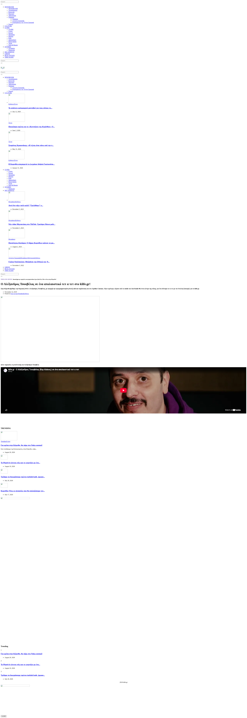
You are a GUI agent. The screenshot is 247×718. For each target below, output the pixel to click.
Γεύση (10, 31)
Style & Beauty (13, 45)
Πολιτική (11, 14)
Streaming (11, 34)
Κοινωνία (11, 12)
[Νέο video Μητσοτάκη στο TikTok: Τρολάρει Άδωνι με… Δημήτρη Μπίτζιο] (16, 219)
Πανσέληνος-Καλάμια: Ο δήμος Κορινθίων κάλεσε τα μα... (31, 243)
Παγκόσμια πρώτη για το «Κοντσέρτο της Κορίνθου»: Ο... (31, 127)
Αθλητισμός (12, 15)
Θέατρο (10, 36)
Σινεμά (10, 33)
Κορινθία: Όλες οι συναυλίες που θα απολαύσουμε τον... (23, 491)
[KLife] (3, 67)
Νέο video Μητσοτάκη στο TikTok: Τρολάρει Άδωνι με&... (31, 224)
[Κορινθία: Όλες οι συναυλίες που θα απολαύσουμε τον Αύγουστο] (4, 487)
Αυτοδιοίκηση (12, 10)
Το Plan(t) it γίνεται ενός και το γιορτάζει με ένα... (20, 463)
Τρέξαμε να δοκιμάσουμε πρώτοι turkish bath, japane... (23, 477)
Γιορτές (10, 24)
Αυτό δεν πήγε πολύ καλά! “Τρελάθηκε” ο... (25, 205)
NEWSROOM (9, 7)
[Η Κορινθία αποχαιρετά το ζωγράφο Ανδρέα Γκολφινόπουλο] (16, 158)
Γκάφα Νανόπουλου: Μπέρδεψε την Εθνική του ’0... (29, 262)
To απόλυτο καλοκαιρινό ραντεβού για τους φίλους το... (30, 108)
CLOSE (4, 716)
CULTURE (8, 26)
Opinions (11, 17)
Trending (20, 293)
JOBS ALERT (9, 57)
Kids (9, 38)
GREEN (7, 54)
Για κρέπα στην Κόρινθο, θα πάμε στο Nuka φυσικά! (21, 445)
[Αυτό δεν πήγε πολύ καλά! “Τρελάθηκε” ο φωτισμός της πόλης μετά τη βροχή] (16, 200)
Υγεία (10, 43)
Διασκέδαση (12, 40)
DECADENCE (9, 52)
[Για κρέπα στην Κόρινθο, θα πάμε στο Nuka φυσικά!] (9, 440)
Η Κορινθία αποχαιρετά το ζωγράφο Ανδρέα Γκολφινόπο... (31, 164)
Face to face (14, 293)
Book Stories (12, 41)
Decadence (11, 202)
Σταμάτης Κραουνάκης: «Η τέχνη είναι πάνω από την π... (31, 145)
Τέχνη (16, 104)
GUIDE (7, 28)
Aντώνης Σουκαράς (18, 21)
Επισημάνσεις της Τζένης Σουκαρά (23, 22)
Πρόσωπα (11, 50)
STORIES (8, 47)
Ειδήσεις (11, 104)
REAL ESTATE (10, 55)
